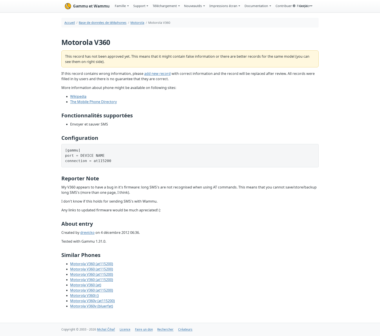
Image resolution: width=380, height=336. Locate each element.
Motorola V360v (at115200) (92, 300)
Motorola (137, 22)
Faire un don (144, 329)
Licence (125, 329)
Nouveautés (193, 6)
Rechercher (165, 329)
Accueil (69, 22)
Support (139, 6)
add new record (157, 73)
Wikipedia (78, 96)
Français (303, 6)
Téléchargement (165, 6)
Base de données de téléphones (102, 22)
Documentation (256, 6)
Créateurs (185, 329)
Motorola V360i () (84, 295)
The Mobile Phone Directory (93, 101)
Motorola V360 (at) (85, 284)
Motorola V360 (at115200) (91, 263)
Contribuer (284, 6)
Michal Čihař (106, 329)
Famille (120, 6)
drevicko (87, 232)
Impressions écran (223, 6)
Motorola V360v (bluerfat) (91, 306)
